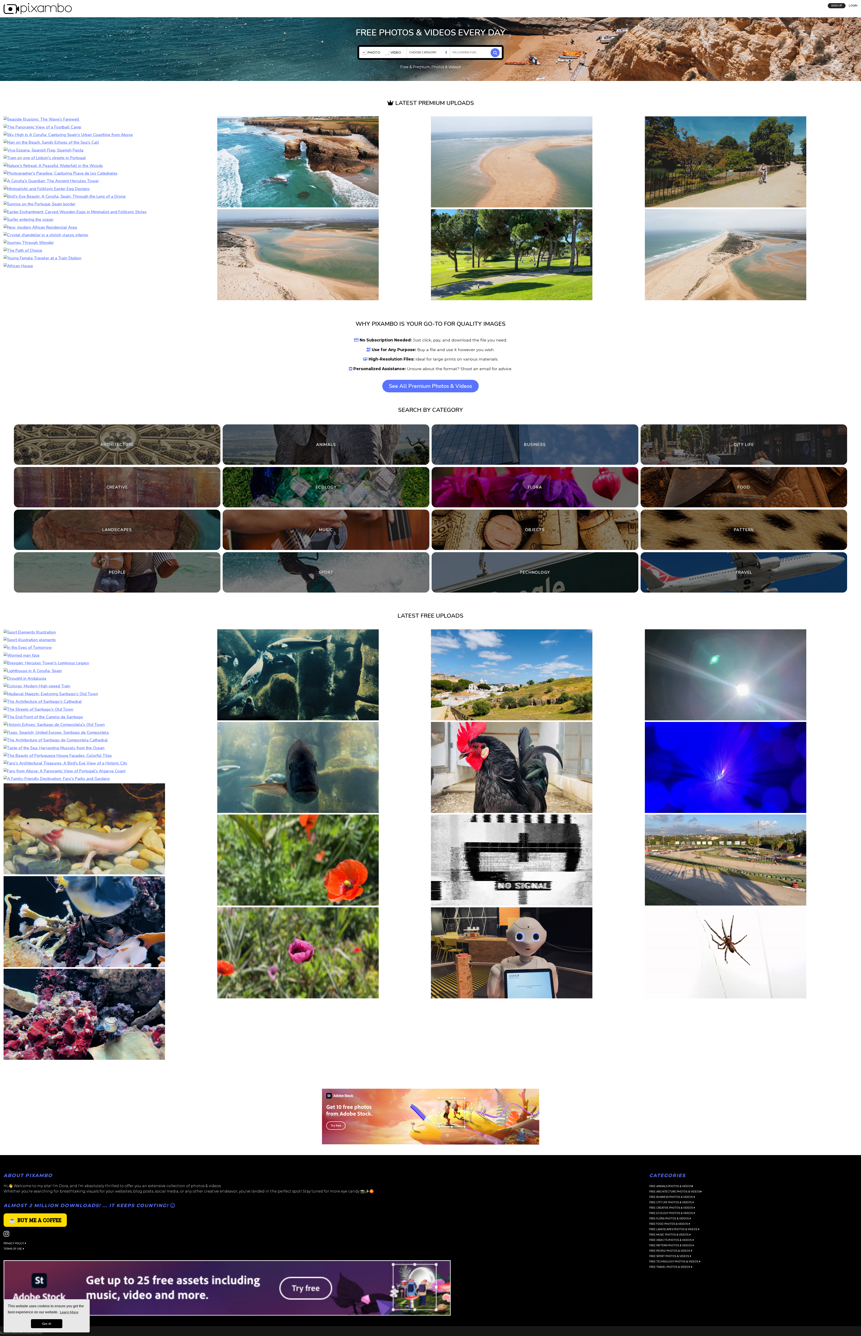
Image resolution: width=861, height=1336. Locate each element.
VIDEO (396, 52)
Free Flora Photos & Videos (669, 1263)
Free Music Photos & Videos (669, 1279)
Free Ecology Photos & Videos (671, 1258)
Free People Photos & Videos (670, 1295)
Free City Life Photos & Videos (670, 1247)
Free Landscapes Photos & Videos (673, 1274)
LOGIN (853, 6)
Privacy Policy (14, 1288)
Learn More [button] (69, 1312)
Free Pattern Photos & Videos (670, 1290)
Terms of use (13, 1293)
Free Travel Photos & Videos (670, 1312)
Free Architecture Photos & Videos (674, 1236)
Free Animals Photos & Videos (670, 1231)
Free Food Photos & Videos (669, 1269)
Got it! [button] (46, 1323)
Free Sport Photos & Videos (669, 1301)
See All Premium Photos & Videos (430, 386)
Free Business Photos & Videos (671, 1242)
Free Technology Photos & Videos (674, 1306)
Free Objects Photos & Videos (670, 1285)
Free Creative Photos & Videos (671, 1252)
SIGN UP (836, 6)
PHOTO (373, 52)
